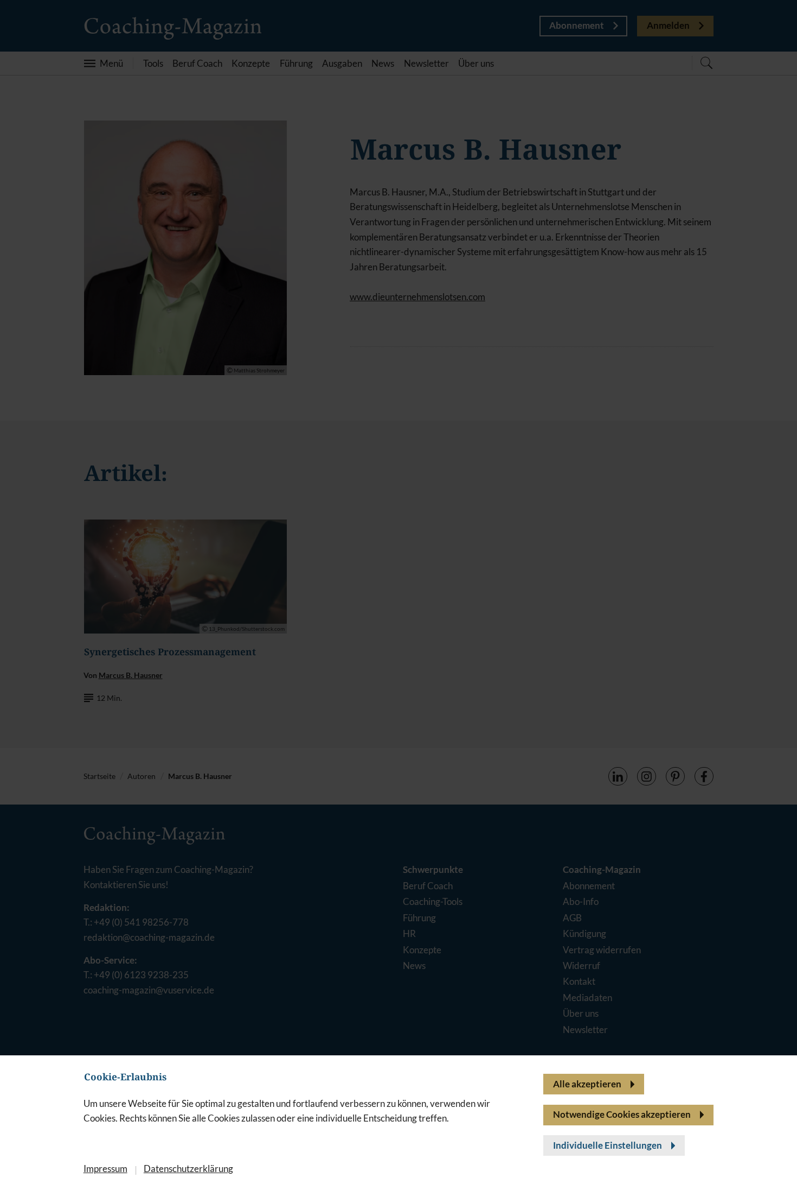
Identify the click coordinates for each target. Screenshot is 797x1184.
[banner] (398, 592)
